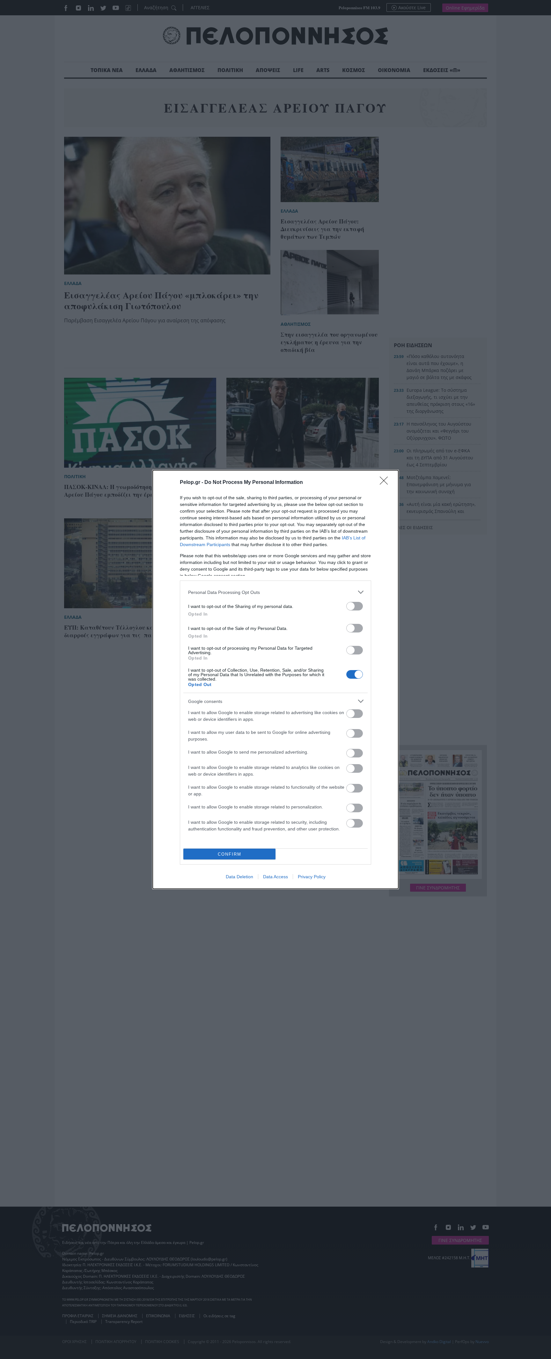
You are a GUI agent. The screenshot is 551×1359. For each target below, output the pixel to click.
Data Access (275, 876)
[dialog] (275, 679)
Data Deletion (239, 876)
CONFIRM (229, 854)
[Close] (386, 483)
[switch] (354, 606)
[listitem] (275, 592)
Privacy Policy (312, 876)
